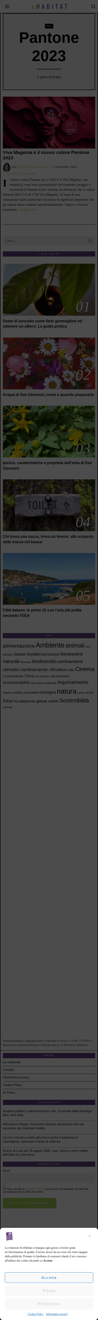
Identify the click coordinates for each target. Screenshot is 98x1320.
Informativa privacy (57, 1314)
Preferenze (49, 1304)
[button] (90, 1236)
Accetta (49, 1278)
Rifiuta (49, 1291)
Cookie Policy (36, 1314)
